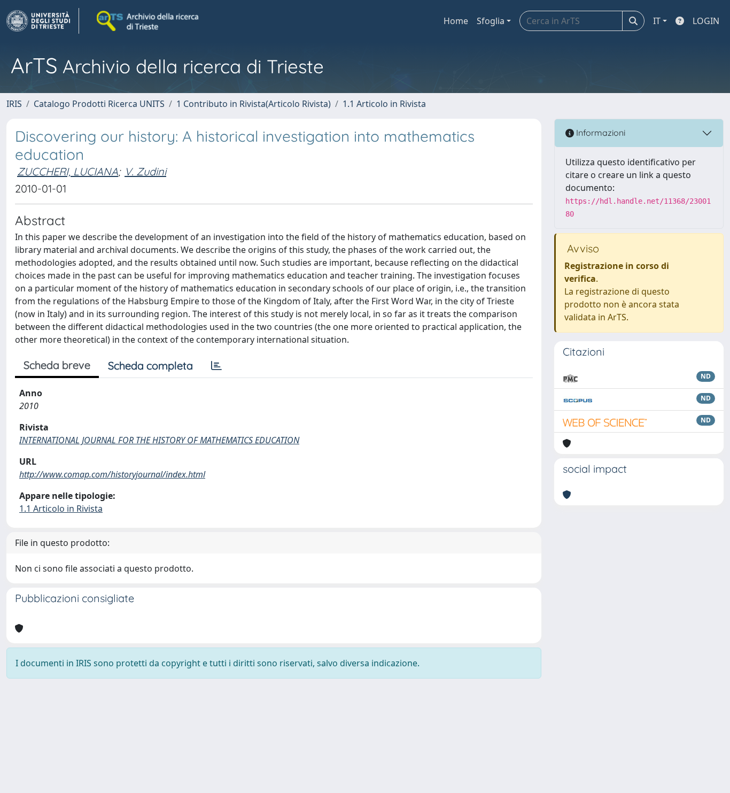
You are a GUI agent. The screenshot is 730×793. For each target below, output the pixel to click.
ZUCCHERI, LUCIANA (67, 171)
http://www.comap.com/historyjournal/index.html (112, 474)
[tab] (216, 366)
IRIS (14, 104)
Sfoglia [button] (490, 21)
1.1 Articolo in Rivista (384, 104)
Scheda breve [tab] (57, 365)
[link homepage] (42, 21)
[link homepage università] (148, 21)
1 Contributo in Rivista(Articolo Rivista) (253, 104)
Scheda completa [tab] (150, 365)
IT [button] (657, 21)
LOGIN (706, 21)
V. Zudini (145, 171)
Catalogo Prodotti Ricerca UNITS (99, 104)
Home (456, 21)
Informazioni (599, 132)
